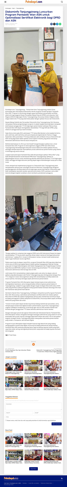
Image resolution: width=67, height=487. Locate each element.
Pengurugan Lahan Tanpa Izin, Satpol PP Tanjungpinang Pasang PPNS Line (13, 372)
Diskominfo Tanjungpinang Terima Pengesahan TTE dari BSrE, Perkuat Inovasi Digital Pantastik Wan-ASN (49, 351)
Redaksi (25, 483)
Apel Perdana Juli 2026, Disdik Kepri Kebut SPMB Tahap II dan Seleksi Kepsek (13, 388)
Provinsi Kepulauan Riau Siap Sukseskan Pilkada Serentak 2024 (17, 350)
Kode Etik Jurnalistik (34, 483)
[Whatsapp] (60, 24)
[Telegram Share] (57, 24)
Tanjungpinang (11, 24)
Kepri (6, 24)
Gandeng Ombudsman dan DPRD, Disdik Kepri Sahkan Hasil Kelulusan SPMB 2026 (52, 388)
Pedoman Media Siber (46, 483)
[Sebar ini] (51, 24)
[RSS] (33, 344)
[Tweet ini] (54, 24)
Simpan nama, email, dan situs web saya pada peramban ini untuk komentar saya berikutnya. (31, 420)
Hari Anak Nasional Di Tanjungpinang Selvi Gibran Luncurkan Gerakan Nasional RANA (51, 372)
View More (33, 469)
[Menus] (5, 2)
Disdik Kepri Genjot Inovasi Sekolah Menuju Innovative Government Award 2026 (32, 388)
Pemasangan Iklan (8, 484)
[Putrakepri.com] (33, 2)
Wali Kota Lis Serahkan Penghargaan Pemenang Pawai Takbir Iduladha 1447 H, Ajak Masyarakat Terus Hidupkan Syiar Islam (33, 372)
